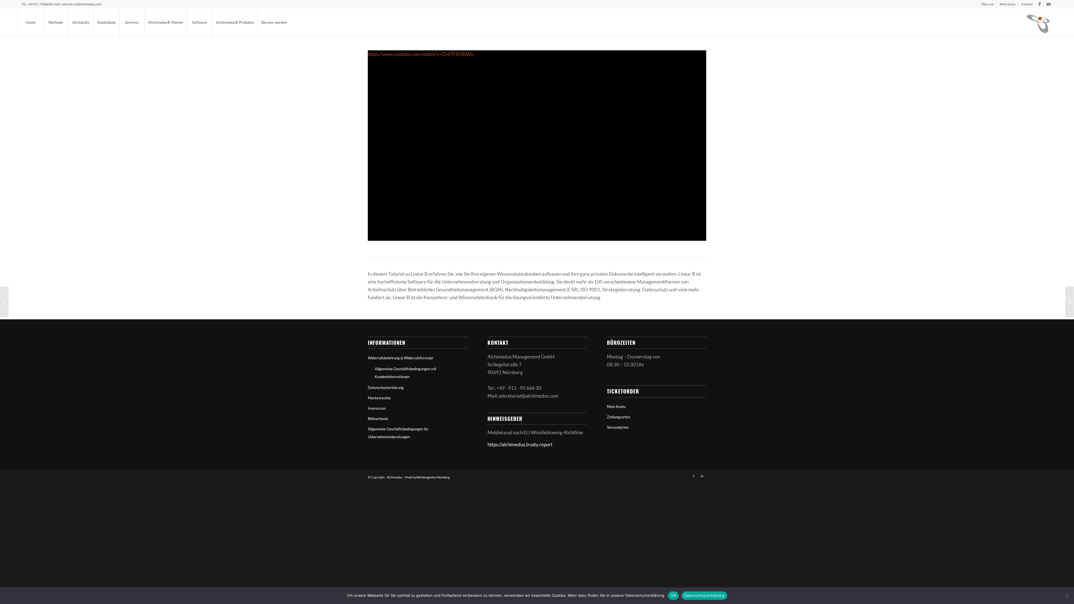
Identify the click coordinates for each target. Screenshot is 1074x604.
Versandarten (618, 427)
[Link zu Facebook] (1040, 4)
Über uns (987, 4)
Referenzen (1008, 4)
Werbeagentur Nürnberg (433, 477)
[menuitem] (988, 4)
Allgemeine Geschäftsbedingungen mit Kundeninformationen (405, 373)
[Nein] (1067, 595)
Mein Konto (616, 406)
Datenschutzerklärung (386, 387)
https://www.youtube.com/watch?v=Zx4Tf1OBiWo (420, 54)
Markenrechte (379, 398)
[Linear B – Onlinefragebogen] (4, 302)
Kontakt (1027, 4)
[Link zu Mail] (1048, 4)
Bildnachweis (378, 418)
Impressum (377, 408)
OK (673, 595)
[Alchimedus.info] (1038, 22)
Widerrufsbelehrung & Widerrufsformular (401, 358)
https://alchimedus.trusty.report (519, 444)
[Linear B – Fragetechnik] (1069, 302)
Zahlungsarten (618, 417)
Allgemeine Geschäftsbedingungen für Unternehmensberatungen (398, 433)
